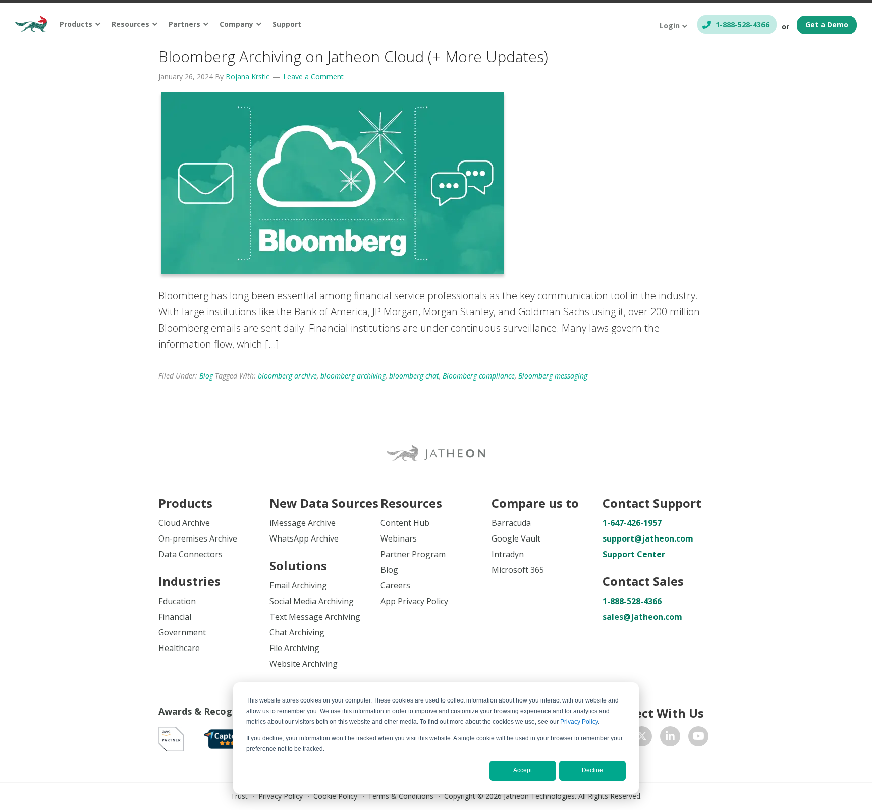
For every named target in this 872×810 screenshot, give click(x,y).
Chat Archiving (296, 632)
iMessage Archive (302, 522)
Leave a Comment (313, 76)
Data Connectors (190, 554)
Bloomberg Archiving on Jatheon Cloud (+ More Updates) (353, 56)
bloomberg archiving (353, 376)
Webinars (398, 538)
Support (286, 24)
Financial (174, 616)
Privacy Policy (579, 721)
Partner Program (413, 554)
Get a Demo (826, 24)
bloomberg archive (287, 376)
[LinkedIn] (670, 736)
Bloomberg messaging (552, 376)
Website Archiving (303, 663)
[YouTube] (698, 736)
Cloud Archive (184, 522)
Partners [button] (184, 24)
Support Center (634, 554)
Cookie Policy (335, 796)
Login (670, 25)
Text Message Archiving (314, 616)
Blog (206, 376)
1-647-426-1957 (632, 522)
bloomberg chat (414, 376)
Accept (522, 770)
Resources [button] (130, 24)
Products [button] (76, 24)
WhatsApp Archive (304, 538)
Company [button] (236, 24)
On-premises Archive (197, 538)
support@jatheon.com (648, 538)
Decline (592, 770)
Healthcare (179, 648)
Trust (239, 796)
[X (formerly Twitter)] (642, 736)
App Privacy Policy (414, 601)
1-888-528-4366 (742, 24)
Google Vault (516, 538)
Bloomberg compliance (479, 376)
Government (182, 632)
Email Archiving (298, 585)
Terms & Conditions (400, 796)
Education (177, 601)
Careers (395, 585)
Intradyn (508, 554)
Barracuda (511, 522)
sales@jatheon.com (642, 616)
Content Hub (404, 522)
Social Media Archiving (311, 601)
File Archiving (294, 648)
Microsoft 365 (518, 569)
